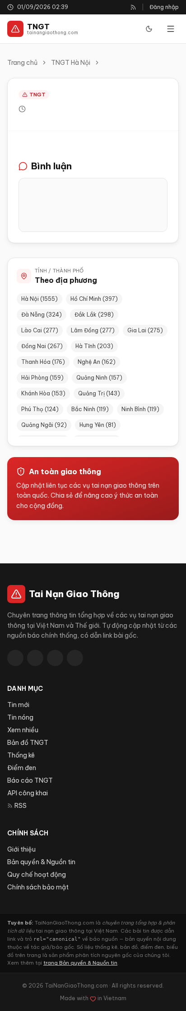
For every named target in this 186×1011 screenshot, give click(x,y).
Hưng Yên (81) (97, 425)
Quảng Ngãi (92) (44, 425)
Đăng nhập (164, 7)
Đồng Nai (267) (42, 346)
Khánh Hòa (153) (43, 393)
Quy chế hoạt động (36, 874)
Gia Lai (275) (145, 330)
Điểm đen (21, 768)
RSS (20, 806)
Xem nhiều (22, 730)
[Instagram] (75, 658)
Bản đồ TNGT (27, 743)
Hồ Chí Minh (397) (94, 298)
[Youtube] (55, 658)
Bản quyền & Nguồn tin (41, 862)
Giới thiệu (21, 849)
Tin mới (18, 705)
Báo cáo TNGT (30, 780)
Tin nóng (20, 717)
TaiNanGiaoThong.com (76, 985)
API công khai (27, 793)
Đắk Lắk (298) (94, 314)
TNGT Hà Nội (70, 63)
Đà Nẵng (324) (41, 314)
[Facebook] (15, 658)
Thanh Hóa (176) (43, 361)
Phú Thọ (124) (40, 409)
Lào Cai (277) (39, 330)
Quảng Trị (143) (99, 393)
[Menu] (171, 29)
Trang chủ (22, 63)
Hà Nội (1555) (39, 298)
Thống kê (21, 755)
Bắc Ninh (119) (90, 409)
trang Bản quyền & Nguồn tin (80, 963)
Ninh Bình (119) (140, 409)
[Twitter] (35, 658)
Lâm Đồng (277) (93, 330)
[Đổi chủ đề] (149, 29)
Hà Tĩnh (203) (94, 346)
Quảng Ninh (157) (99, 377)
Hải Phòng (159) (42, 377)
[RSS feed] (133, 7)
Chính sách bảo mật (38, 887)
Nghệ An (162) (97, 361)
